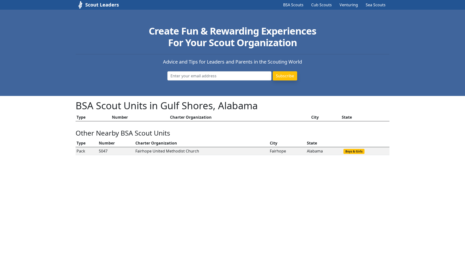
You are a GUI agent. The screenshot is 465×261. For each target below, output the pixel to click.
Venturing (349, 4)
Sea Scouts (376, 4)
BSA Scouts (293, 4)
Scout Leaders (102, 4)
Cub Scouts (321, 4)
